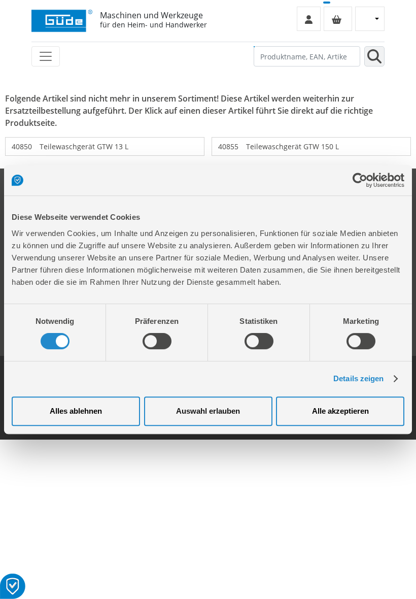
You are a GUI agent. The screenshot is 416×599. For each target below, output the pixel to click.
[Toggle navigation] (45, 56)
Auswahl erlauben (208, 411)
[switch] (157, 341)
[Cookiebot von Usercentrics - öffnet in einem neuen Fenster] (360, 180)
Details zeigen (358, 378)
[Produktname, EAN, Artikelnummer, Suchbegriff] (374, 56)
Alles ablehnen (76, 411)
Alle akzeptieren (340, 411)
